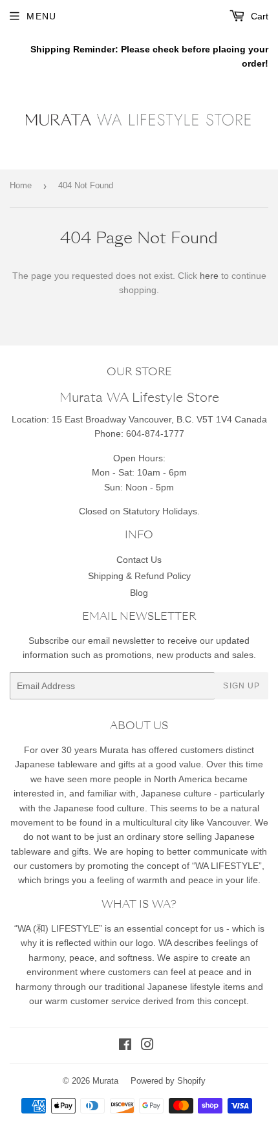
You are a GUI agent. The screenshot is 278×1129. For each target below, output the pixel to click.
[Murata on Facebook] (125, 1046)
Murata (105, 1081)
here (209, 275)
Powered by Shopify (168, 1081)
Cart (258, 16)
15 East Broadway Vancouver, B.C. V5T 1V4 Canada (159, 419)
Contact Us (139, 559)
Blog (139, 592)
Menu (41, 16)
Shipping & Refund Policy (139, 576)
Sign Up (241, 685)
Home (21, 185)
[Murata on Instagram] (147, 1046)
